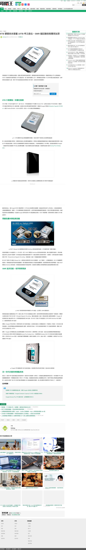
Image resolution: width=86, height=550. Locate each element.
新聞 (2, 8)
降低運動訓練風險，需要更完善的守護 (54, 505)
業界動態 (60, 8)
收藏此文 (21, 36)
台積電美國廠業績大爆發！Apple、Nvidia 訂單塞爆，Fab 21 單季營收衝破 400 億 (23, 411)
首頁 (1, 31)
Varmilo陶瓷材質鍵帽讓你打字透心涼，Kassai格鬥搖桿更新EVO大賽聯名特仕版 (76, 49)
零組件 (2, 10)
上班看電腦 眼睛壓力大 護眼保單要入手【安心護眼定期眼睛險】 (18, 415)
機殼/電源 (32, 8)
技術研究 (30, 10)
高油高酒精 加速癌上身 (54, 470)
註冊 (81, 3)
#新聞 (18, 420)
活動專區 (54, 8)
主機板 (14, 8)
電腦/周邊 (42, 8)
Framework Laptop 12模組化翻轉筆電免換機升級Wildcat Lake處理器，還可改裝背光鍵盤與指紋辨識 (76, 61)
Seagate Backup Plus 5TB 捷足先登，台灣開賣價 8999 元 (19, 397)
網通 (37, 8)
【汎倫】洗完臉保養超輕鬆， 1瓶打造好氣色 (54, 487)
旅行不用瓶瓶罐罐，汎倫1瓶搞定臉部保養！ (13, 409)
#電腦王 (8, 420)
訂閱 (85, 3)
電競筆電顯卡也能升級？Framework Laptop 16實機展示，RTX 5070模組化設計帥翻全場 (76, 38)
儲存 (28, 8)
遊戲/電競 (48, 8)
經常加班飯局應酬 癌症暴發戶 (32, 487)
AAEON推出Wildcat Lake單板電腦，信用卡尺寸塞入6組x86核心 (76, 65)
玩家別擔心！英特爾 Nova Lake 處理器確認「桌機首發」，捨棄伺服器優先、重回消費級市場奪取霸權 (76, 57)
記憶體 (23, 8)
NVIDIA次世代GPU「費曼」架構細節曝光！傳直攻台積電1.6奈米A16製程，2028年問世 (76, 53)
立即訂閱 (53, 94)
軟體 (25, 10)
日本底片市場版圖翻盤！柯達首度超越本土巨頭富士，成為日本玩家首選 (20, 413)
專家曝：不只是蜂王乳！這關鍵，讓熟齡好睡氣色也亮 (15, 407)
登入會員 (13, 513)
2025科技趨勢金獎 (68, 8)
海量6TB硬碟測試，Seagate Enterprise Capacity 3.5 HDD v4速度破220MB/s (24, 393)
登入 (78, 3)
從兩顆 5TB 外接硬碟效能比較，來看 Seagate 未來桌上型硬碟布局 (22, 390)
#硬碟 (13, 420)
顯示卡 (19, 8)
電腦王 (6, 4)
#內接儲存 (24, 420)
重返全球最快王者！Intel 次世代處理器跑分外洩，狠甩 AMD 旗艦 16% (76, 46)
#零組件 (2, 420)
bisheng (4, 36)
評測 (5, 8)
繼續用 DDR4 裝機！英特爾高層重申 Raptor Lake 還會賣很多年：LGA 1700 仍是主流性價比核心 (76, 42)
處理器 (9, 8)
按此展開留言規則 (16, 514)
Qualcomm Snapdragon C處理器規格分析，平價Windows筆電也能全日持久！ (76, 69)
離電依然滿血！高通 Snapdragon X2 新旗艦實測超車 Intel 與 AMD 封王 (76, 35)
